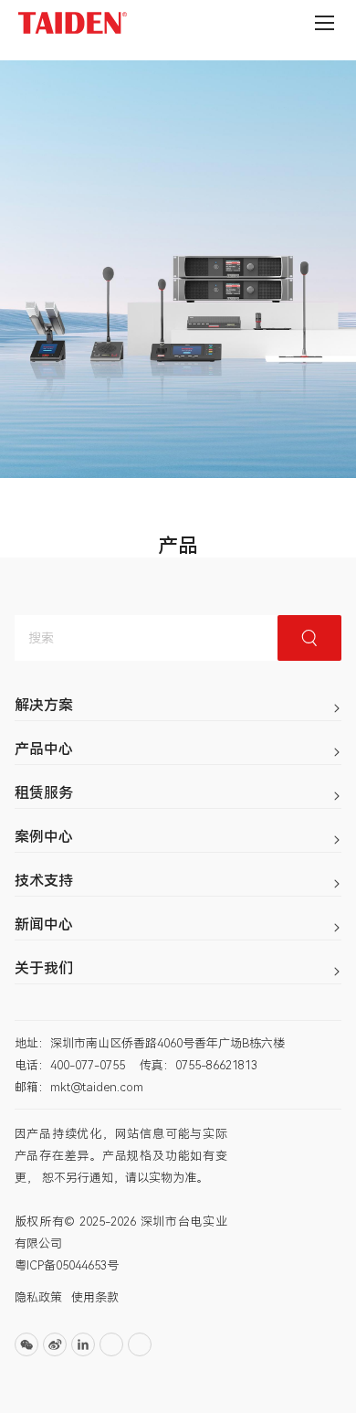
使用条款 (95, 1297)
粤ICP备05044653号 (67, 1265)
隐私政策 (38, 1297)
